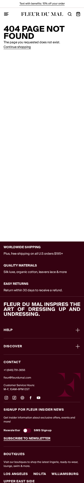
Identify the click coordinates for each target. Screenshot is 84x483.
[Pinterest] (22, 399)
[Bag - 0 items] (78, 14)
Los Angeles (16, 474)
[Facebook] (30, 399)
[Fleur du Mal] (42, 14)
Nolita (39, 474)
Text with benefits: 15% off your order (42, 3)
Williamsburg (65, 474)
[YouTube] (38, 399)
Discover (13, 346)
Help (8, 330)
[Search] (69, 14)
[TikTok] (14, 399)
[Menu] (6, 14)
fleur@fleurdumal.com (17, 377)
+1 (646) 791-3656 (14, 370)
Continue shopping (17, 47)
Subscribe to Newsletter (27, 438)
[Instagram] (6, 399)
